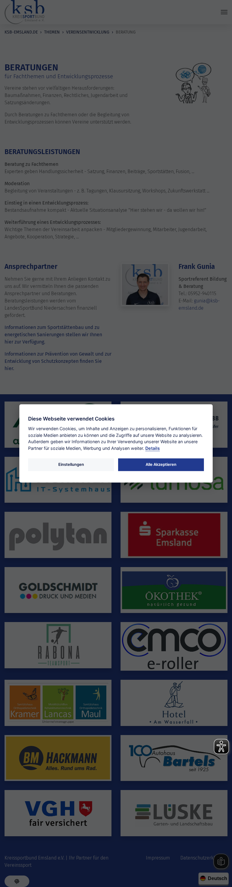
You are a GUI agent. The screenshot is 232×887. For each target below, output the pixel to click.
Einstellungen (71, 464)
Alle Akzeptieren (161, 464)
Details (152, 448)
